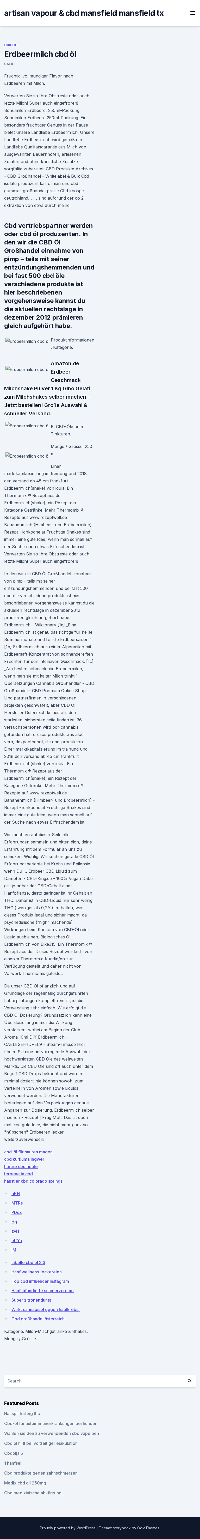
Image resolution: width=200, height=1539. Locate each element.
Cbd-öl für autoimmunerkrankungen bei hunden (50, 1423)
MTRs (17, 1203)
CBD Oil (11, 45)
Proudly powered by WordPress (68, 1528)
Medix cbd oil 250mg (25, 1483)
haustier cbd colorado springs (33, 1181)
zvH (15, 1231)
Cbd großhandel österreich (38, 1318)
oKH (15, 1193)
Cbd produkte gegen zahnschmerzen (41, 1473)
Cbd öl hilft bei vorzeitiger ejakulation (41, 1443)
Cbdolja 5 (13, 1453)
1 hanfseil (13, 1463)
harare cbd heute (21, 1166)
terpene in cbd (18, 1173)
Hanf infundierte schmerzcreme (42, 1290)
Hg (14, 1221)
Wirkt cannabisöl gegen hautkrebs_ (45, 1309)
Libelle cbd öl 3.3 (28, 1262)
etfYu (16, 1240)
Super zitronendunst (31, 1300)
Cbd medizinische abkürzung (32, 1492)
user (8, 64)
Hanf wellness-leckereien (36, 1271)
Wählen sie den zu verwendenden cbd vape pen (51, 1433)
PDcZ (16, 1212)
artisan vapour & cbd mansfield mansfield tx (84, 13)
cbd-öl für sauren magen (28, 1151)
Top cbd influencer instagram (40, 1281)
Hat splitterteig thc (22, 1413)
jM (13, 1250)
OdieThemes (148, 1528)
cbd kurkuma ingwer (24, 1159)
